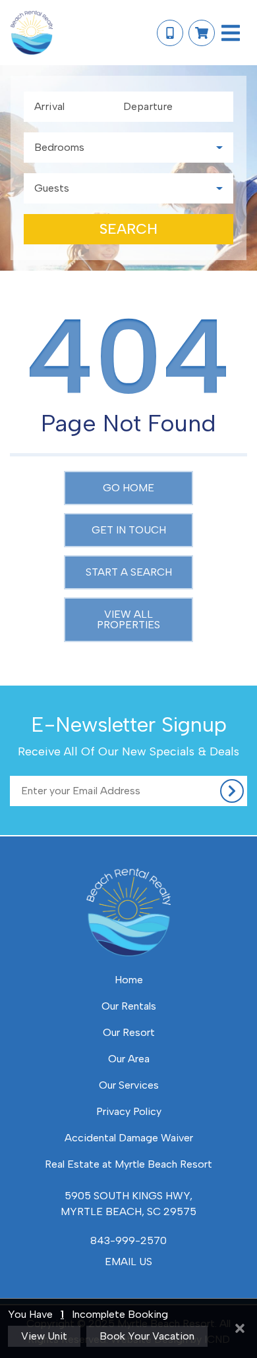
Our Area (129, 1058)
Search (128, 229)
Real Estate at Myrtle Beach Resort (128, 1164)
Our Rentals (128, 1006)
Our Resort (129, 1032)
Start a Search (129, 572)
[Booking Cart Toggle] (201, 33)
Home (129, 979)
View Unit (44, 1336)
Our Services (129, 1085)
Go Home (128, 487)
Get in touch (129, 530)
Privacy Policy (128, 1111)
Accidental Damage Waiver (129, 1137)
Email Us (128, 1261)
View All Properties (128, 619)
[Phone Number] (170, 33)
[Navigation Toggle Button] (230, 33)
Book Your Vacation (147, 1336)
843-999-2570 (128, 1240)
